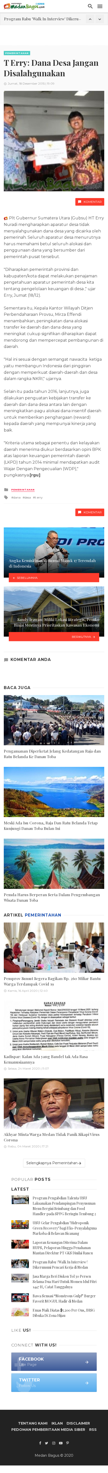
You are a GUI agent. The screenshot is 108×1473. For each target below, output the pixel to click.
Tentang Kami (32, 1423)
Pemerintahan (17, 53)
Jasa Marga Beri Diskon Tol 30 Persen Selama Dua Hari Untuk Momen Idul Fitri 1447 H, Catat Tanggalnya (64, 1281)
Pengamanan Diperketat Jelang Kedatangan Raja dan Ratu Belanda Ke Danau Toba (52, 753)
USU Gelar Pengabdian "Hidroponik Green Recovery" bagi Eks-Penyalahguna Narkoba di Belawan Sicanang (65, 1228)
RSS (93, 1429)
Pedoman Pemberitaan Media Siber (48, 1429)
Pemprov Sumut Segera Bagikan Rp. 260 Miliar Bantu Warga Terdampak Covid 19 (52, 981)
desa (28, 497)
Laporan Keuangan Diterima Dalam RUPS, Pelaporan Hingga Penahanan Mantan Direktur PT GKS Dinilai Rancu (63, 1247)
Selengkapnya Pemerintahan (52, 1163)
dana (17, 497)
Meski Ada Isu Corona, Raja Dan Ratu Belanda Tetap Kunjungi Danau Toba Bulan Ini (51, 825)
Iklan (57, 1423)
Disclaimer (78, 1423)
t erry (39, 497)
